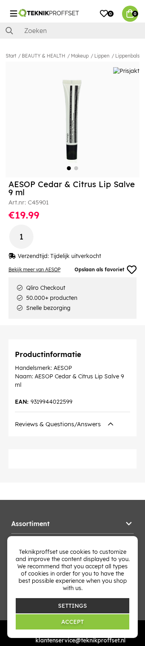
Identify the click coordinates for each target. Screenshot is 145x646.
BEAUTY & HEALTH (43, 56)
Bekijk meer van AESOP (34, 269)
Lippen (102, 56)
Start (11, 56)
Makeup (80, 56)
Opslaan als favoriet (99, 269)
